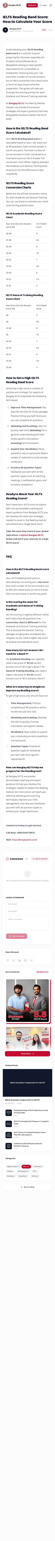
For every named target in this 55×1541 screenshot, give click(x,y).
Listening (38, 1166)
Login (44, 5)
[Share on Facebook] (7, 960)
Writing (35, 1176)
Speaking (23, 1176)
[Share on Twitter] (13, 960)
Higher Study (13, 1166)
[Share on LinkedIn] (19, 960)
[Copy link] (31, 960)
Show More (26, 1053)
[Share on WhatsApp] (25, 960)
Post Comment (18, 936)
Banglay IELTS (16, 103)
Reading (11, 1176)
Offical (10, 1171)
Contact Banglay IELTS (31, 535)
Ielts (44, 30)
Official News (23, 1171)
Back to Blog (29, 1187)
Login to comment (41, 859)
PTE (35, 1171)
